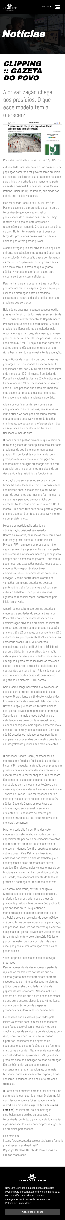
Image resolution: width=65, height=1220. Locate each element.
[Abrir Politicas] (50, 6)
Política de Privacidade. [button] (18, 1203)
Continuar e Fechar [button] (32, 1211)
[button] (58, 7)
